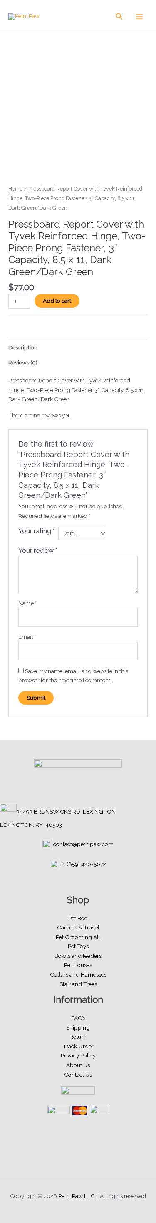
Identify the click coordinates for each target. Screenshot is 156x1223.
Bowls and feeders (78, 955)
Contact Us (78, 1074)
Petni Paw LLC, (77, 1196)
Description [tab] (22, 347)
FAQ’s (78, 1018)
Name (27, 603)
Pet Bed (78, 918)
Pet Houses (78, 965)
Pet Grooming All (78, 937)
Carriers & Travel (78, 927)
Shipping (78, 1027)
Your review (37, 551)
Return (78, 1036)
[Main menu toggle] (139, 16)
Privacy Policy (78, 1055)
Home (15, 189)
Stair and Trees (78, 984)
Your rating (36, 531)
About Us (78, 1065)
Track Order (78, 1046)
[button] (119, 16)
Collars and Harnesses (78, 974)
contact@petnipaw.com (83, 844)
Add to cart (57, 300)
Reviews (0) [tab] (22, 362)
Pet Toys (78, 946)
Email (27, 636)
